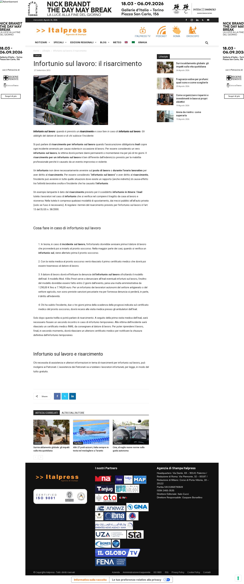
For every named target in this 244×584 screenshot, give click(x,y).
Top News (78, 443)
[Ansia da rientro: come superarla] (165, 116)
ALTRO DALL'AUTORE (73, 413)
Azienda (116, 572)
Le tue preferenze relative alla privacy (136, 579)
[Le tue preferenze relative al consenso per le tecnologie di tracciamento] (238, 578)
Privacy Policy (178, 572)
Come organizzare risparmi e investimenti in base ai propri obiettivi (192, 98)
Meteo (117, 42)
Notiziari (41, 42)
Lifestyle (46, 50)
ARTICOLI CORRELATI (46, 413)
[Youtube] (208, 20)
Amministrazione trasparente (136, 572)
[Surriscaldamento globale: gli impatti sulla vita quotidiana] (51, 432)
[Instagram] (191, 20)
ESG (166, 572)
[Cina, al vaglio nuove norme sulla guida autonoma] (131, 432)
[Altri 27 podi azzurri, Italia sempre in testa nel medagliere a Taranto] (91, 432)
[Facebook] (186, 20)
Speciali (59, 42)
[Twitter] (202, 20)
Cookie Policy (193, 572)
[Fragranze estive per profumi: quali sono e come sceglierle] (165, 83)
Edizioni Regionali (81, 42)
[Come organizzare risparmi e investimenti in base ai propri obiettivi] (165, 99)
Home (36, 50)
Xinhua (142, 42)
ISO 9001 (158, 572)
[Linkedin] (197, 20)
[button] (207, 43)
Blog (103, 42)
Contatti (207, 572)
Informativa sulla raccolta (90, 579)
